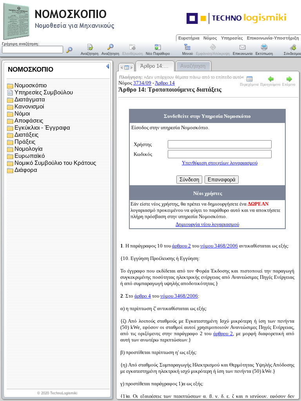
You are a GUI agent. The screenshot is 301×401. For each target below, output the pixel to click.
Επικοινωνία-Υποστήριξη (273, 38)
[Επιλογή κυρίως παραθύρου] (90, 50)
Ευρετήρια (188, 38)
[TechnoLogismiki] (89, 39)
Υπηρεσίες (232, 38)
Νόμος (210, 38)
